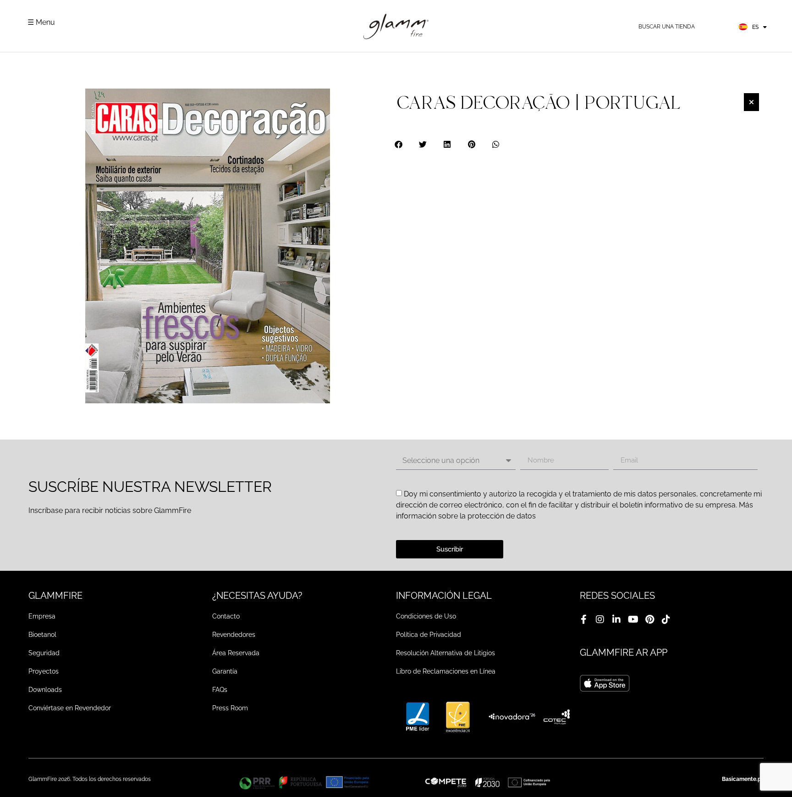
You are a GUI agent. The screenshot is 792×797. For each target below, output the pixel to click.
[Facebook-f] (583, 619)
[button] (399, 144)
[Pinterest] (649, 619)
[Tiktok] (666, 619)
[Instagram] (600, 619)
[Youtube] (633, 619)
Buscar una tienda (666, 26)
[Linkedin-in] (616, 619)
